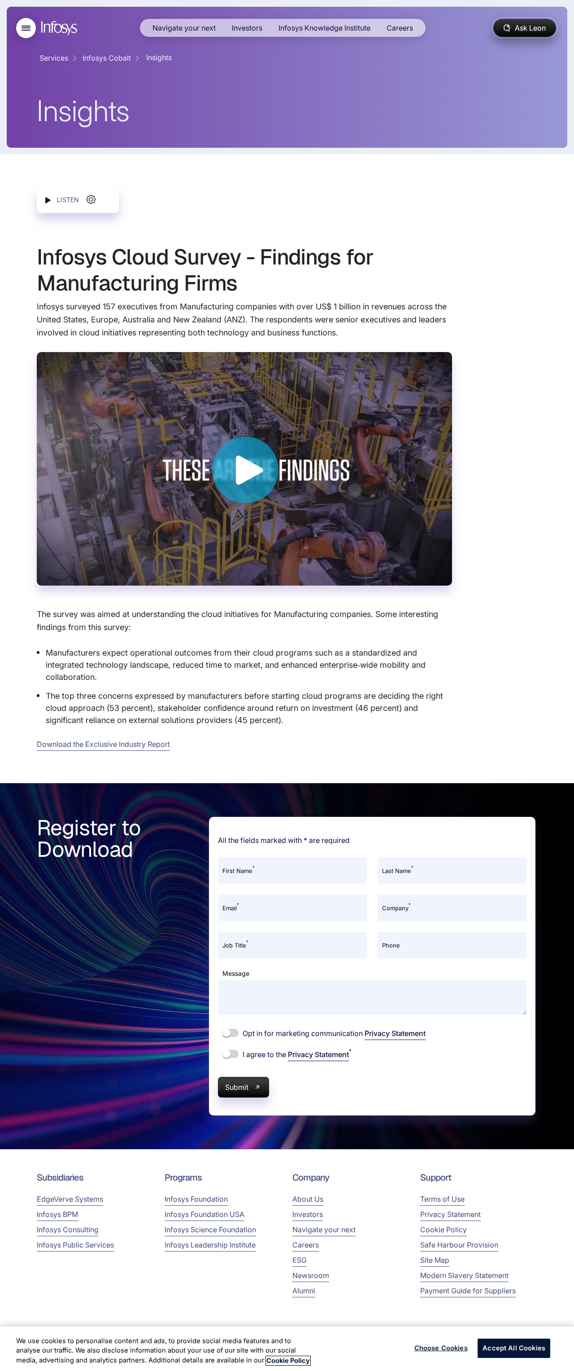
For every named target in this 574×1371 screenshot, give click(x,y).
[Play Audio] (48, 199)
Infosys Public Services (75, 1244)
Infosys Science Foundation (210, 1229)
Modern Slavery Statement (464, 1275)
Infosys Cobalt (107, 57)
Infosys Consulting (68, 1229)
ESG (299, 1260)
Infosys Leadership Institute (210, 1244)
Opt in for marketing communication (333, 1033)
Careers (400, 27)
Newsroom (310, 1275)
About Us (307, 1199)
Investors (247, 27)
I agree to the (296, 1054)
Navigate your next (184, 27)
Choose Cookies (441, 1348)
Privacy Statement (395, 1033)
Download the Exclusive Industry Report (103, 744)
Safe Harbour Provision (459, 1244)
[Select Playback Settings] (91, 199)
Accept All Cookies (514, 1348)
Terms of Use (442, 1199)
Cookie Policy (443, 1229)
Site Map (434, 1260)
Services (53, 57)
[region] (287, 1348)
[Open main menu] (26, 28)
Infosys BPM (57, 1214)
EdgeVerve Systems (70, 1199)
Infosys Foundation (196, 1199)
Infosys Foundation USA (204, 1214)
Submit (236, 1087)
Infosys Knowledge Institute (324, 27)
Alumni (303, 1290)
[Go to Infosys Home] (60, 28)
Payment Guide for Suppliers (468, 1290)
